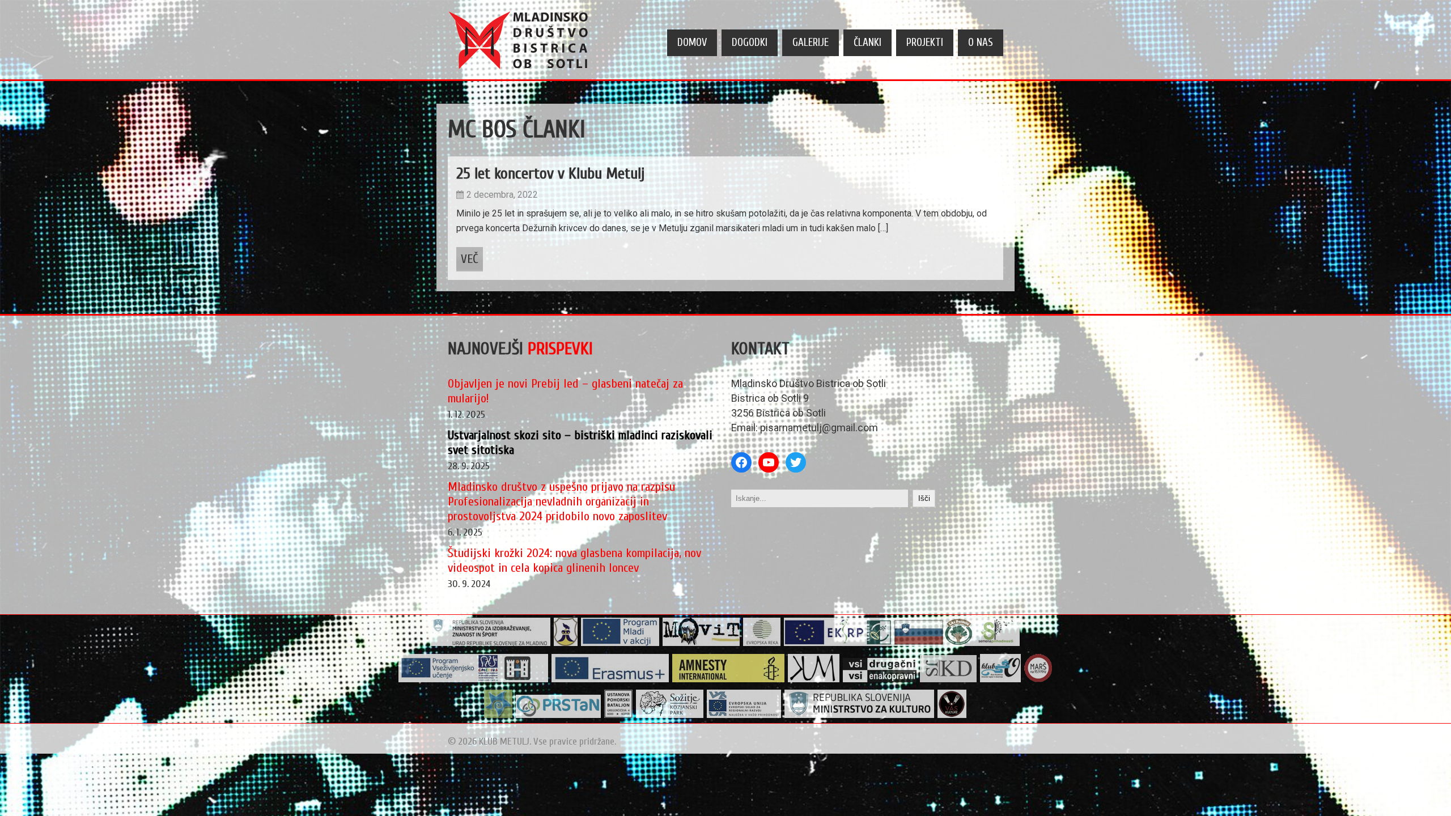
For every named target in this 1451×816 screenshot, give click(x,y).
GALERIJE (810, 42)
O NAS (980, 42)
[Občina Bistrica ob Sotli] (566, 643)
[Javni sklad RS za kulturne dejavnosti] (948, 679)
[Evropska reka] (762, 643)
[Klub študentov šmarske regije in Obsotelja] (1000, 679)
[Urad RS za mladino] (490, 643)
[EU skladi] (744, 715)
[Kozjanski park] (670, 715)
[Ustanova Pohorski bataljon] (618, 715)
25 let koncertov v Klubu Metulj (550, 173)
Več (469, 259)
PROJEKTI (924, 42)
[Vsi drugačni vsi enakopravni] (880, 679)
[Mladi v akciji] (620, 643)
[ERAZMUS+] (610, 679)
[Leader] (902, 643)
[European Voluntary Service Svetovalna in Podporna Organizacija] (498, 715)
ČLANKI (867, 42)
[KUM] (814, 679)
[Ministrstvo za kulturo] (859, 715)
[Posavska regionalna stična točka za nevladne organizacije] (558, 715)
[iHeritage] (473, 679)
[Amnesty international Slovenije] (728, 679)
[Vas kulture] (952, 715)
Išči (924, 498)
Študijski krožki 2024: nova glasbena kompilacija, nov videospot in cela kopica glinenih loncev (574, 560)
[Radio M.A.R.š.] (1038, 679)
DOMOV (692, 42)
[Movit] (701, 643)
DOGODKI (749, 42)
